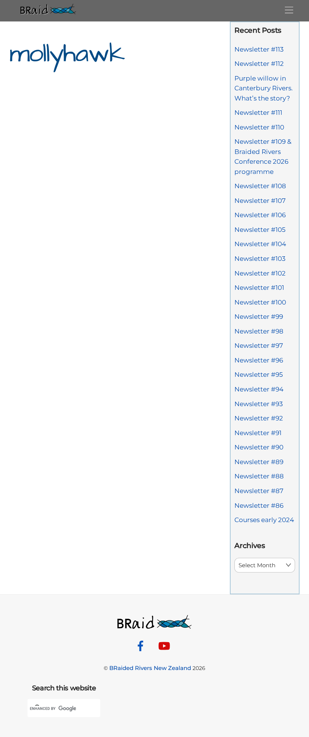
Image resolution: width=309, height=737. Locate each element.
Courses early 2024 (264, 520)
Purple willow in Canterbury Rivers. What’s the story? (263, 88)
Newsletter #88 (259, 476)
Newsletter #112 (259, 63)
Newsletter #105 (260, 229)
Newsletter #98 (258, 331)
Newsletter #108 (260, 186)
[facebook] (142, 645)
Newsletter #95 (258, 374)
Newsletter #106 (260, 215)
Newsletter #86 (258, 505)
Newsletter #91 (257, 433)
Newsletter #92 (258, 418)
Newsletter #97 (258, 345)
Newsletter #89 (258, 462)
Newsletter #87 (258, 491)
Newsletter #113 (259, 49)
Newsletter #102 (260, 273)
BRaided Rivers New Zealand (150, 668)
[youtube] (165, 645)
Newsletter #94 (258, 389)
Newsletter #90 (258, 447)
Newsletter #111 (258, 112)
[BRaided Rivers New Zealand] (48, 11)
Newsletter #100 (260, 302)
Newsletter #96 (258, 360)
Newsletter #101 (259, 287)
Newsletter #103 (260, 258)
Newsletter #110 (259, 127)
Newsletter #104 (260, 244)
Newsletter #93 (258, 404)
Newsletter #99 (258, 316)
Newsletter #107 (260, 200)
